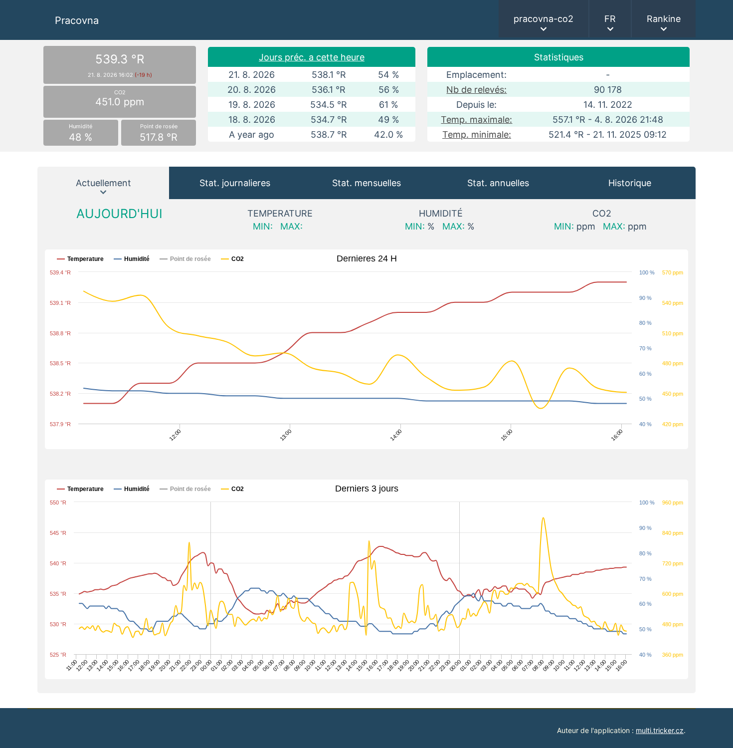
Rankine (664, 18)
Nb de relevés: (476, 89)
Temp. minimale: (476, 134)
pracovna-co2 (543, 18)
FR (610, 18)
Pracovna (77, 20)
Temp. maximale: (476, 119)
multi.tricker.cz (660, 730)
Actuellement (103, 183)
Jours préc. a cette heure (312, 57)
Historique (629, 183)
